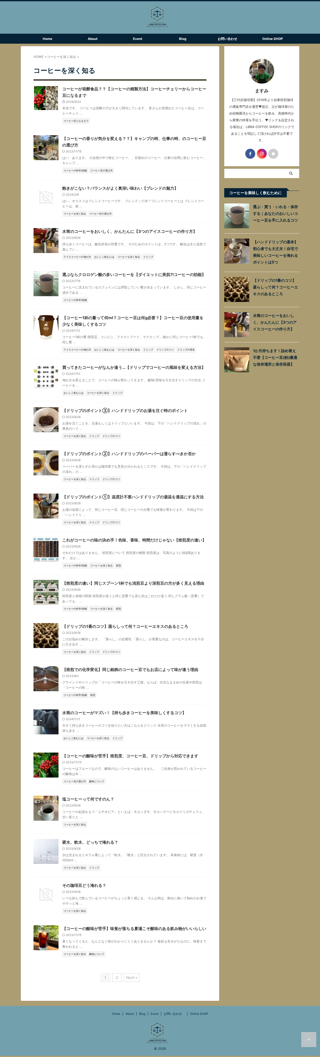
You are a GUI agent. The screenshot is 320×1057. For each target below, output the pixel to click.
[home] (273, 154)
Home (47, 39)
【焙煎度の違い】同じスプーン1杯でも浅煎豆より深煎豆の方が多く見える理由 (133, 583)
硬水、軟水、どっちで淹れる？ (90, 842)
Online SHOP (272, 39)
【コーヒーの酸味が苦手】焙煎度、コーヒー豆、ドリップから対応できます (130, 755)
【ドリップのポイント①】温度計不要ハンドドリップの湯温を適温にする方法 (133, 496)
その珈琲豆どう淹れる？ (84, 885)
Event (137, 39)
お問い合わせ (229, 39)
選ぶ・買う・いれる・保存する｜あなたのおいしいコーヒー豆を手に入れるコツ (275, 213)
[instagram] (262, 154)
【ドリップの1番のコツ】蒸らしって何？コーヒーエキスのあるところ (125, 626)
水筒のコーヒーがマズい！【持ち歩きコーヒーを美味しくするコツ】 (124, 712)
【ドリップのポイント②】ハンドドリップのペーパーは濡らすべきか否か (129, 453)
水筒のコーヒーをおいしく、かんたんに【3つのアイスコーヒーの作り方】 (129, 231)
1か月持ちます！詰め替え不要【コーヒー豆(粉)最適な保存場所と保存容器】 (275, 357)
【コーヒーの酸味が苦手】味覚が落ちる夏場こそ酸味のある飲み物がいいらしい (134, 928)
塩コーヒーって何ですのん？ (88, 798)
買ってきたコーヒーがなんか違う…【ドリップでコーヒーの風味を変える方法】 (134, 367)
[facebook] (250, 154)
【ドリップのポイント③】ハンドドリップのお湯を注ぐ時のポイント (125, 410)
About (93, 39)
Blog (182, 39)
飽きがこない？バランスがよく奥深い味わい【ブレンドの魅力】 (120, 188)
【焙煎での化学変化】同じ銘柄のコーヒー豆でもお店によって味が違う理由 (130, 669)
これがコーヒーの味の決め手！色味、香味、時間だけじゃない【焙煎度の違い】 (134, 539)
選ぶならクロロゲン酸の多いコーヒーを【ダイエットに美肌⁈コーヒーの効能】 (134, 274)
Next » (131, 977)
